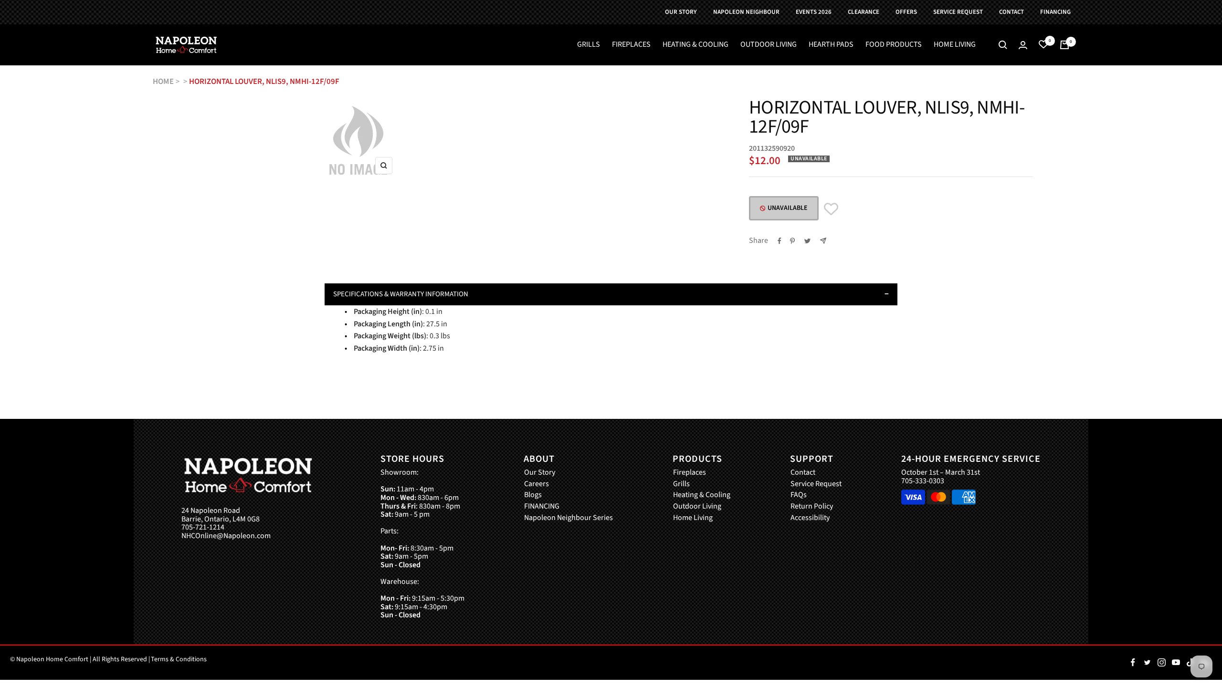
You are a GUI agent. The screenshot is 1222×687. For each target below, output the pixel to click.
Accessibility (810, 518)
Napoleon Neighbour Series (568, 518)
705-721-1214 (202, 527)
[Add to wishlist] (831, 209)
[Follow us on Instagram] (1161, 663)
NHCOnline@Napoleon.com (226, 536)
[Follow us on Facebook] (1133, 663)
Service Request (816, 484)
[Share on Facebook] (779, 241)
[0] (1043, 45)
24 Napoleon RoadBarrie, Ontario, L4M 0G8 (220, 515)
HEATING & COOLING (695, 45)
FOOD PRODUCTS (893, 45)
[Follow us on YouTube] (1176, 663)
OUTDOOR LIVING (768, 45)
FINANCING (541, 506)
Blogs (533, 495)
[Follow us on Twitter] (1147, 663)
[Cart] (1064, 45)
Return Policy (811, 506)
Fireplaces (689, 472)
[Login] (1023, 45)
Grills (681, 484)
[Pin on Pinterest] (792, 241)
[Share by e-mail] (823, 241)
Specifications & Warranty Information (400, 294)
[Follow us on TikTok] (1190, 663)
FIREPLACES (631, 45)
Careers (536, 484)
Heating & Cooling (701, 495)
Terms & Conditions (179, 659)
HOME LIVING (955, 45)
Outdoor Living (697, 506)
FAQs (798, 495)
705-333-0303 (922, 481)
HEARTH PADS (831, 45)
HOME (163, 81)
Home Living (693, 518)
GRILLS (588, 45)
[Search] (1003, 45)
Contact (802, 472)
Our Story (539, 472)
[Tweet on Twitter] (807, 241)
